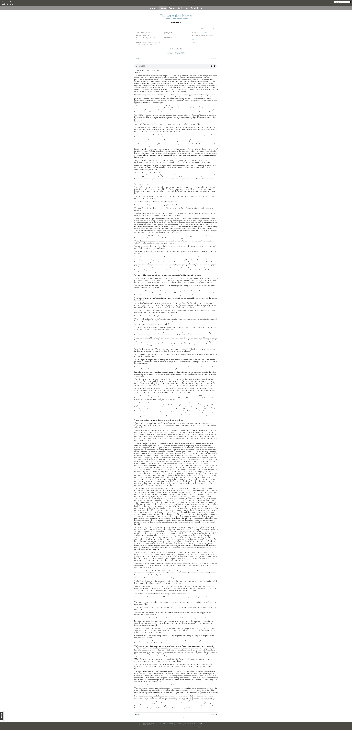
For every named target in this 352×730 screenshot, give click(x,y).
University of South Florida (189, 724)
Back (138, 59)
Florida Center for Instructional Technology (164, 724)
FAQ (199, 726)
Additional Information (209, 28)
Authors (154, 8)
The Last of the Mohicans (176, 16)
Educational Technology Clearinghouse (171, 723)
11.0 (178, 34)
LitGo (7, 3)
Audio (170, 53)
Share (193, 42)
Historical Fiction (202, 32)
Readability (196, 8)
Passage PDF (179, 53)
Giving (199, 727)
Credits (200, 725)
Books (163, 8)
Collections (183, 8)
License (200, 723)
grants (193, 723)
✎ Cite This (195, 40)
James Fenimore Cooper (177, 19)
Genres (172, 8)
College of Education (178, 724)
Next (213, 59)
